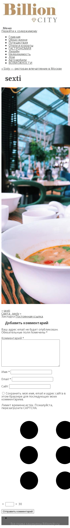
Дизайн (14, 51)
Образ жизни (18, 40)
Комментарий (12, 338)
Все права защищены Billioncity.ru (35, 524)
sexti (7, 311)
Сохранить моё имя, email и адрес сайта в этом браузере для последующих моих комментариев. (33, 396)
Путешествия (18, 43)
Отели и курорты (21, 45)
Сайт (4, 386)
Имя (5, 372)
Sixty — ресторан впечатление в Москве (31, 69)
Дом (12, 57)
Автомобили (18, 60)
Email (6, 379)
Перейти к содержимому (19, 31)
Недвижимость (20, 54)
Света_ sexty (10, 314)
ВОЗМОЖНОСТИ (20, 63)
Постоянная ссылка (29, 316)
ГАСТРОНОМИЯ (20, 48)
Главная (14, 37)
